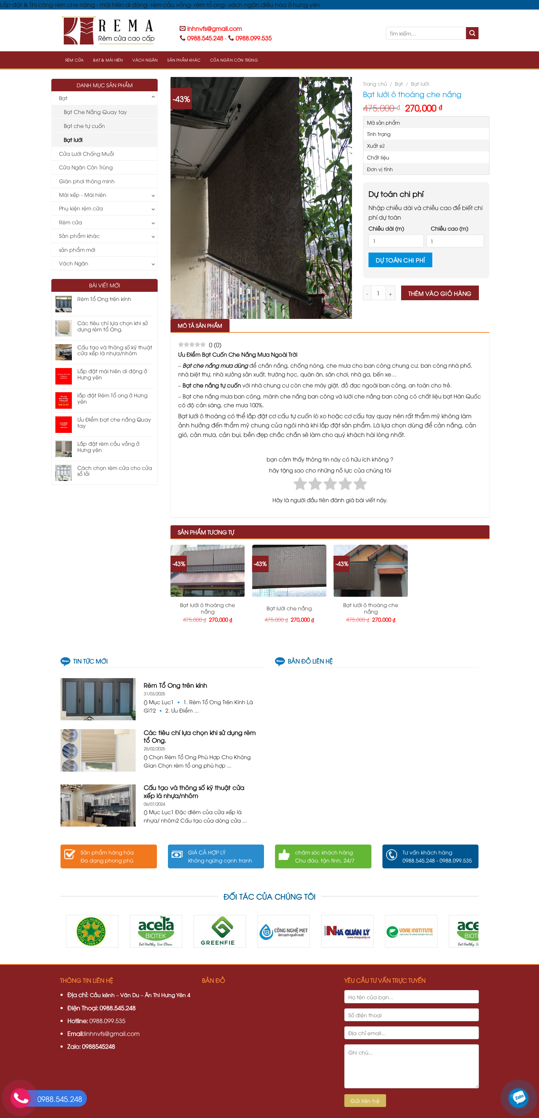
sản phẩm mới (77, 249)
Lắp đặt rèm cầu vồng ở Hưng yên (108, 447)
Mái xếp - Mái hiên (82, 194)
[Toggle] (153, 97)
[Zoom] (180, 310)
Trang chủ (375, 83)
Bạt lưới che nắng (289, 608)
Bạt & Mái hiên (108, 59)
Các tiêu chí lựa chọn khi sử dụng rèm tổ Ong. (112, 326)
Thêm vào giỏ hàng (440, 293)
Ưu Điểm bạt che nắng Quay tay (114, 422)
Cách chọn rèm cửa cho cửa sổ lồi (114, 471)
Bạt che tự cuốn (84, 125)
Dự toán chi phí (400, 260)
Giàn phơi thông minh (87, 180)
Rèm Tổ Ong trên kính (104, 299)
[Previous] (78, 934)
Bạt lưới (73, 139)
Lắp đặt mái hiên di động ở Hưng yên (112, 374)
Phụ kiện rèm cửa (81, 208)
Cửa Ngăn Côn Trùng (234, 59)
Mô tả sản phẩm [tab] (200, 325)
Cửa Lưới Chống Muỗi (86, 153)
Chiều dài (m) (386, 228)
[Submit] (472, 33)
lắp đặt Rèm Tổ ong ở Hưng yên (112, 398)
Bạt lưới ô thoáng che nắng (207, 608)
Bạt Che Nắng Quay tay (95, 111)
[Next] (460, 934)
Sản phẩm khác (184, 59)
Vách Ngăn (145, 59)
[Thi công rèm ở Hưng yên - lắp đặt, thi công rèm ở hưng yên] (114, 30)
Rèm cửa (74, 59)
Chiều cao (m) (449, 228)
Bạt (63, 97)
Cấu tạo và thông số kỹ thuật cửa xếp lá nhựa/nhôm (114, 350)
